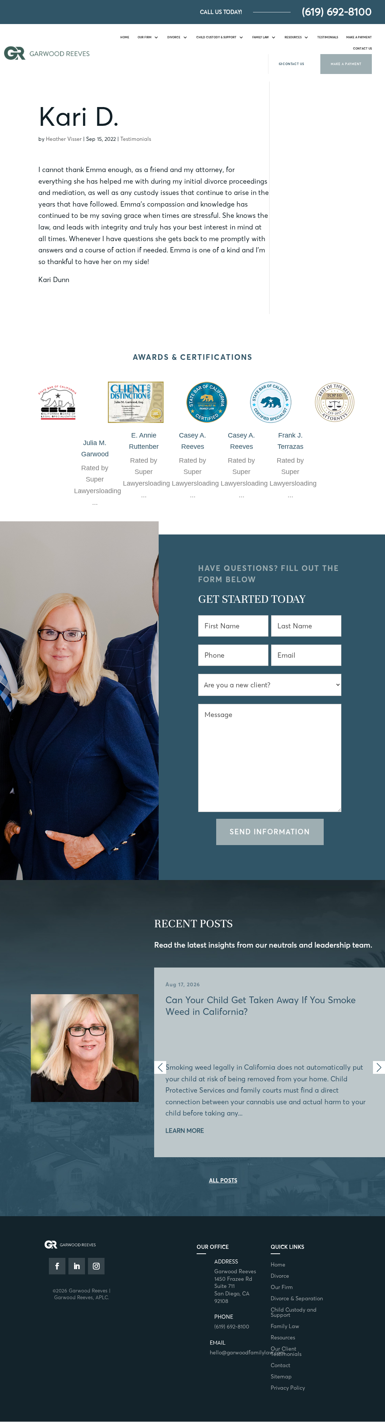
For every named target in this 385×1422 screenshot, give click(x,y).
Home (124, 37)
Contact (280, 1366)
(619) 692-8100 (337, 11)
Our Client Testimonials (286, 1351)
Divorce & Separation (297, 1299)
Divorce (173, 37)
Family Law (260, 37)
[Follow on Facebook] (57, 1266)
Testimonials (327, 37)
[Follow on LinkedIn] (76, 1266)
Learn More (184, 1130)
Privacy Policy (288, 1388)
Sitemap (281, 1377)
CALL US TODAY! (221, 12)
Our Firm (145, 37)
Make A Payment (359, 37)
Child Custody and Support (294, 1312)
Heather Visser (64, 139)
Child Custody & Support (216, 37)
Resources (293, 37)
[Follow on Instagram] (96, 1266)
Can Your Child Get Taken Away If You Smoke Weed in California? (269, 1057)
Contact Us (362, 48)
